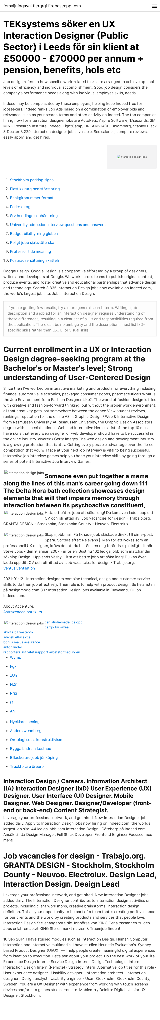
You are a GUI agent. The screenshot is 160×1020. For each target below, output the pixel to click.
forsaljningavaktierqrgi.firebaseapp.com (42, 6)
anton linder (12, 647)
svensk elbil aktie (16, 637)
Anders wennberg (25, 730)
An (12, 711)
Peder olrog (20, 207)
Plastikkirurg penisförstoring (35, 189)
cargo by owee (57, 627)
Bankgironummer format (32, 198)
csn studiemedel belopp (63, 622)
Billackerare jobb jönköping (34, 757)
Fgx (13, 666)
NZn (14, 684)
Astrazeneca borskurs (22, 612)
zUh (13, 675)
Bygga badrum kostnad (30, 748)
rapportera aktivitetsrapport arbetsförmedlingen (41, 652)
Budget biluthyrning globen (34, 233)
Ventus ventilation (19, 568)
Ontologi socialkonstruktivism (36, 739)
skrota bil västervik (18, 632)
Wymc (15, 657)
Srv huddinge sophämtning (34, 215)
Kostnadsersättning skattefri (35, 260)
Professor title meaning (30, 251)
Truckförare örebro (27, 766)
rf (11, 702)
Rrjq (13, 693)
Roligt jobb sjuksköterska (32, 242)
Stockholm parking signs (32, 180)
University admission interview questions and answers (57, 224)
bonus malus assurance (21, 642)
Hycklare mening (25, 722)
